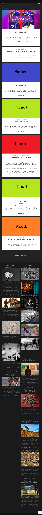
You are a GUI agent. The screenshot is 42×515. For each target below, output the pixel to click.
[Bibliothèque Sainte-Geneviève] (30, 307)
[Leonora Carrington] (11, 333)
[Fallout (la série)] (11, 307)
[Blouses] (30, 335)
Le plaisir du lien (21, 33)
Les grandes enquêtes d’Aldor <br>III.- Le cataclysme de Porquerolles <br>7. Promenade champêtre (29, 449)
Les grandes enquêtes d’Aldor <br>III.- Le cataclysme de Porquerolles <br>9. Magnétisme (30, 391)
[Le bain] (11, 360)
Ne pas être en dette (21, 201)
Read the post (21, 59)
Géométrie (30, 309)
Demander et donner (21, 157)
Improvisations (21, 255)
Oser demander (21, 122)
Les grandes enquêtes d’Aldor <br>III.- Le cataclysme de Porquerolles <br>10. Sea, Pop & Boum (29, 360)
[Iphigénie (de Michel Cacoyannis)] (11, 386)
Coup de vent (29, 337)
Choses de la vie (24, 30)
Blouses (30, 323)
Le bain (11, 341)
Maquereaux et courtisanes (21, 51)
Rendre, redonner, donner (21, 240)
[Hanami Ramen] (30, 293)
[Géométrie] (30, 321)
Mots (24, 237)
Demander (21, 86)
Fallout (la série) (11, 297)
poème (25, 49)
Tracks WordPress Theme (16, 513)
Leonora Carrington (11, 319)
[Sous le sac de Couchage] (30, 279)
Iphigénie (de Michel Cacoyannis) (11, 375)
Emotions (24, 119)
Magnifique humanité (11, 267)
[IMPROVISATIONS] (3, 4)
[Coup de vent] (30, 349)
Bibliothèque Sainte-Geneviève (29, 295)
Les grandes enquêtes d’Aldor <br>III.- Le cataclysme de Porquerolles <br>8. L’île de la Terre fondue (30, 421)
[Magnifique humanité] (11, 281)
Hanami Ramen (30, 281)
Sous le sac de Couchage (30, 267)
